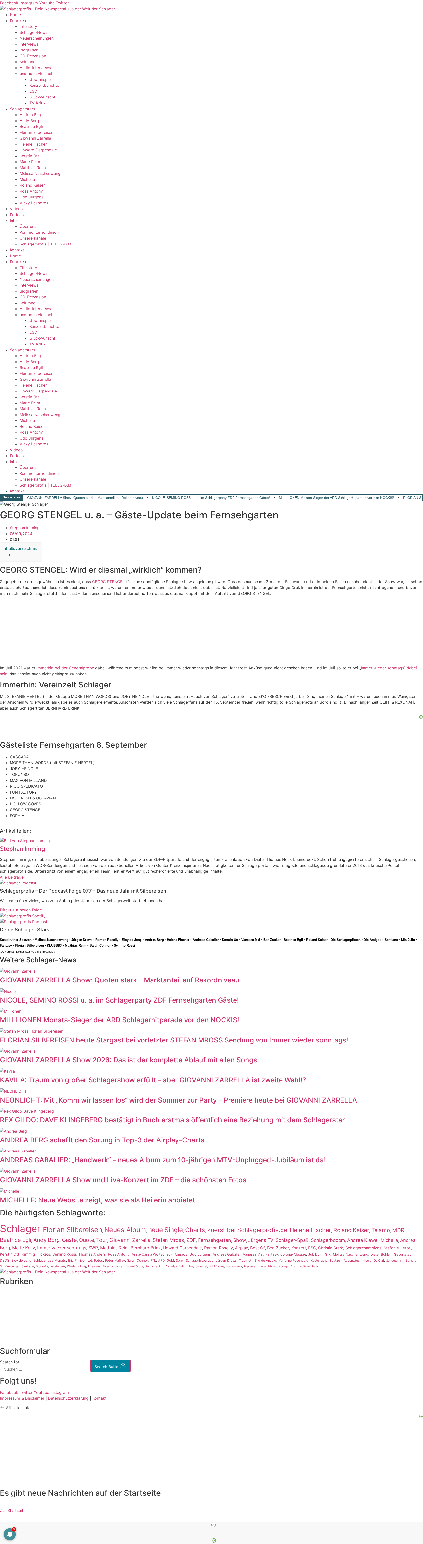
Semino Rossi (124, 945)
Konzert (298, 1247)
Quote (86, 1240)
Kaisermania (234, 1266)
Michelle (27, 179)
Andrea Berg (31, 114)
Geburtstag (402, 1254)
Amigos (181, 1254)
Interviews (29, 44)
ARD (161, 1260)
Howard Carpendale (38, 149)
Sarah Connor (100, 945)
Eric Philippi (76, 1260)
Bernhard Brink (146, 1247)
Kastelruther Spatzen (16, 940)
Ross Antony (31, 191)
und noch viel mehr (37, 73)
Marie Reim (30, 161)
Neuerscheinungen (37, 38)
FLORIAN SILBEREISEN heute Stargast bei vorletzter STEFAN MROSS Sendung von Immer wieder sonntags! (174, 1040)
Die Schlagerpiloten (346, 940)
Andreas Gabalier (206, 940)
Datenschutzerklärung (68, 1398)
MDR (398, 1230)
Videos (16, 208)
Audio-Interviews (35, 67)
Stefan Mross (168, 1240)
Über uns (28, 226)
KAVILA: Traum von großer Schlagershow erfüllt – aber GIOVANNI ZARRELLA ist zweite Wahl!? (153, 1080)
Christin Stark (330, 1248)
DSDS (4, 1260)
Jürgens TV (260, 1240)
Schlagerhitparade (199, 1260)
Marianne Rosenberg (293, 1260)
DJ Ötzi (379, 1260)
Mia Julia (408, 940)
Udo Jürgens (31, 197)
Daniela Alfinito (175, 1266)
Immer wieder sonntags (61, 1247)
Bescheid (47, 951)
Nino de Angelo (265, 1260)
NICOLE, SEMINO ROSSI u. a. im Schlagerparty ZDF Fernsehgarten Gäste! (211, 498)
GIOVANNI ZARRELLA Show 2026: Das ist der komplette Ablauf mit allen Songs (128, 1060)
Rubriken (18, 20)
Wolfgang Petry (309, 1266)
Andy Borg (29, 120)
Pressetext (251, 1266)
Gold (170, 1260)
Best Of (257, 1247)
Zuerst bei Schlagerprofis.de (247, 1230)
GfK (328, 1254)
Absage (283, 1266)
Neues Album (125, 1230)
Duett (294, 1266)
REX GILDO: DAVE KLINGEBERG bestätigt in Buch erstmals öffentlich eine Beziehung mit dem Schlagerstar (172, 1120)
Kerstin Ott (29, 155)
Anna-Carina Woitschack (152, 1254)
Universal (201, 1266)
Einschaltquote (112, 1266)
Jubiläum (315, 1254)
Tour (101, 1240)
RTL (153, 1260)
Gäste (69, 1240)
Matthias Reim (33, 167)
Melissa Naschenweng (40, 173)
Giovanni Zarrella (35, 138)
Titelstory (28, 26)
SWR (93, 1247)
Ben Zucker (272, 940)
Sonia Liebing (154, 1266)
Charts (195, 1230)
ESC (33, 91)
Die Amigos (372, 940)
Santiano (391, 940)
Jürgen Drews (81, 940)
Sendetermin (394, 1260)
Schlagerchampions (363, 1248)
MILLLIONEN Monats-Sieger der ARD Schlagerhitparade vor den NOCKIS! (336, 498)
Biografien (29, 50)
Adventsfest (352, 1260)
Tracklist (245, 1260)
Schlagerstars (22, 108)
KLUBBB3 (54, 945)
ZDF (191, 1240)
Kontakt (17, 249)
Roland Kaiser (32, 185)
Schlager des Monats (50, 1260)
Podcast (17, 214)
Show (239, 1240)
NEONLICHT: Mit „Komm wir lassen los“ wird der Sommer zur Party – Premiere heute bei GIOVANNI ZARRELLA (178, 1100)
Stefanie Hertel (397, 1248)
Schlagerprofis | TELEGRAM (45, 244)
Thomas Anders (92, 1254)
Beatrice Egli (31, 126)
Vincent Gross (134, 1266)
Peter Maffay (115, 1260)
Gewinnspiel (40, 79)
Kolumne (27, 61)
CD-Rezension (33, 55)
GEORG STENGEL (108, 581)
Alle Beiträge (12, 877)
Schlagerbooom (328, 1240)
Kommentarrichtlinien (39, 232)
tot (90, 1260)
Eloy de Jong (132, 940)
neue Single (165, 1230)
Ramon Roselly (106, 940)
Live (190, 1266)
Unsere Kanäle (33, 238)
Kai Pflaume (216, 1266)
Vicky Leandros (34, 202)
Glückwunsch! (42, 97)
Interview (94, 1266)
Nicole (367, 1260)
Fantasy (6, 945)
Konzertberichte (44, 85)
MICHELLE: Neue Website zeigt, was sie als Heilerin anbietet (97, 1200)
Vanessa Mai (250, 940)
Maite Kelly (23, 1247)
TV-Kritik (37, 102)
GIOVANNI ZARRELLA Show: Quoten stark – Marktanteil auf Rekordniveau (85, 498)
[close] (213, 1525)
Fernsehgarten (214, 1240)
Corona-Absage (293, 1254)
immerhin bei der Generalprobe (65, 667)
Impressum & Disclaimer (22, 1398)
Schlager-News (33, 32)
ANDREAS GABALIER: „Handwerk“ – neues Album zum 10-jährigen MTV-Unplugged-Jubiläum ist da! (163, 1160)
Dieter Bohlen (381, 1254)
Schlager (20, 1229)
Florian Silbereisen (36, 132)
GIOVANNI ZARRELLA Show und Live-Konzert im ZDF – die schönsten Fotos (123, 1180)
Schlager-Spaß (292, 1240)
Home (15, 14)
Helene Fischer (33, 144)
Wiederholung (76, 1266)
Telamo (380, 1230)
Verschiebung (268, 1266)
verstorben (57, 1266)
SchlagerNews (13, 1299)
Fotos (98, 1260)
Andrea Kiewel (362, 1240)
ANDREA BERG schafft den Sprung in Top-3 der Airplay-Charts (102, 1140)
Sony (180, 1260)
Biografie (42, 1266)
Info (13, 220)
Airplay (241, 1247)
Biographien (11, 1316)
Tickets (43, 1254)
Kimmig (28, 1254)
